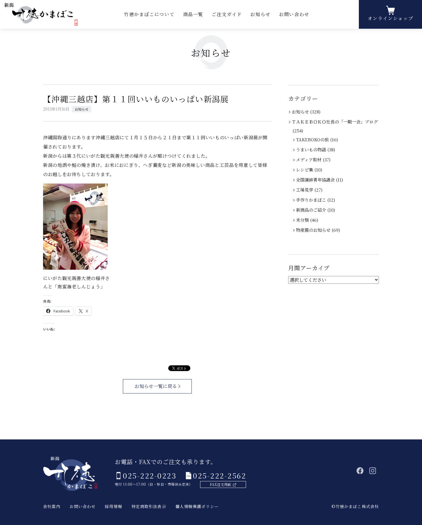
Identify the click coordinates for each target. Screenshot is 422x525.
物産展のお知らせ (313, 230)
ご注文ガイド (227, 14)
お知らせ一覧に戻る (156, 386)
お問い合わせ (294, 14)
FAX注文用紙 (220, 484)
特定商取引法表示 (148, 506)
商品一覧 (193, 14)
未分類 (303, 220)
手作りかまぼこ (311, 200)
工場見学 (305, 190)
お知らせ (260, 14)
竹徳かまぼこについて (149, 14)
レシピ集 (305, 170)
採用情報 (113, 506)
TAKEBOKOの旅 (313, 139)
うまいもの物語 (311, 149)
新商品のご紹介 (311, 210)
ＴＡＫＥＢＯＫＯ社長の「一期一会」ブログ (335, 122)
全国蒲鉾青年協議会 (316, 180)
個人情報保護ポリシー (197, 506)
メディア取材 (309, 160)
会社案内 (51, 506)
